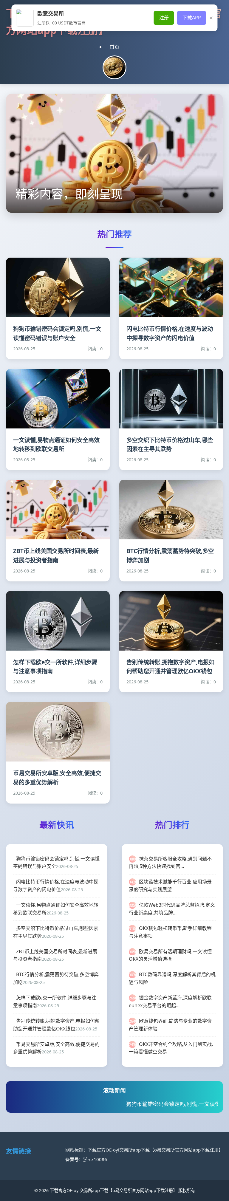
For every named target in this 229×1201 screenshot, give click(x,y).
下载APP (191, 17)
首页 (114, 47)
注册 (164, 17)
